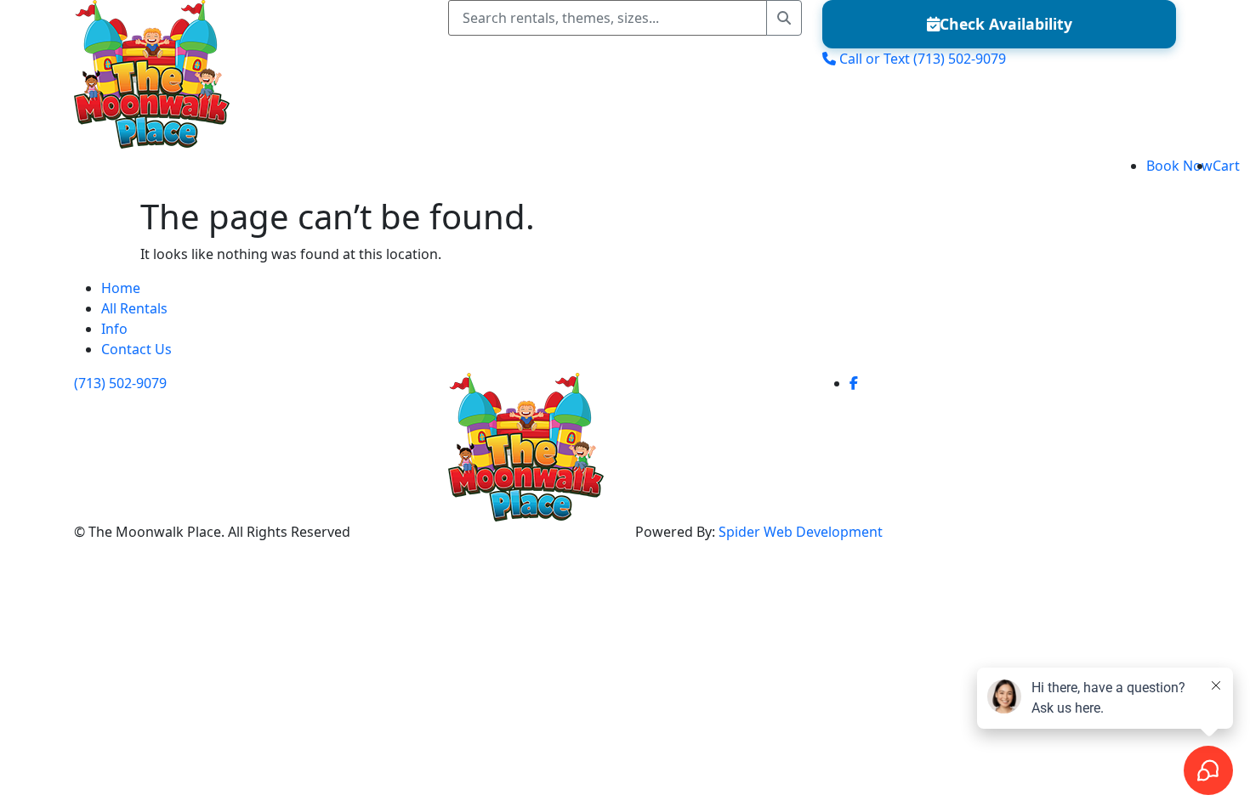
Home (100, 172)
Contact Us (136, 349)
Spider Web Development (801, 531)
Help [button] (295, 172)
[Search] (784, 18)
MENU (35, 172)
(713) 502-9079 (120, 383)
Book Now (1179, 165)
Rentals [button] (157, 172)
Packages (235, 172)
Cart (1226, 165)
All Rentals (134, 308)
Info (114, 328)
